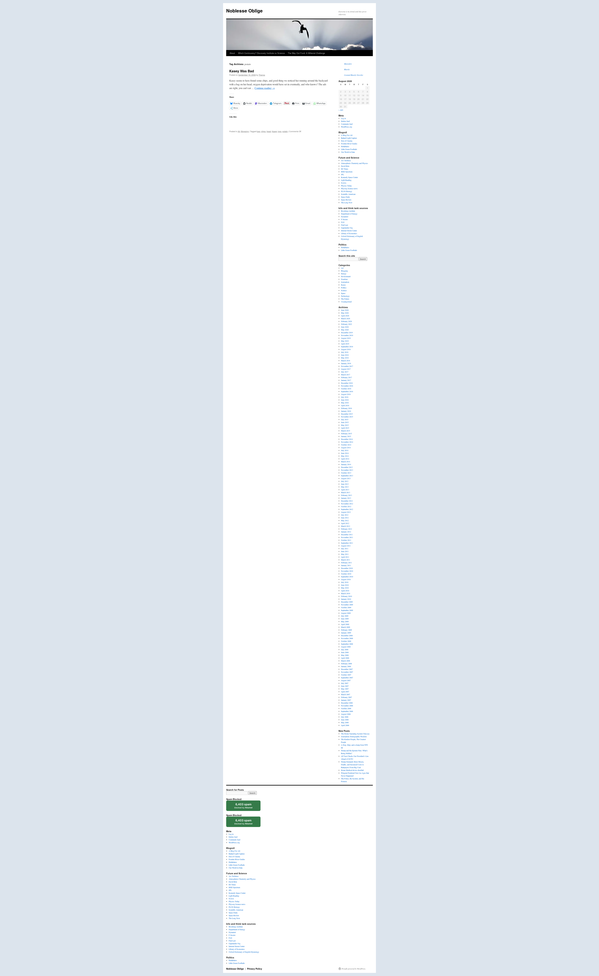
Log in (343, 118)
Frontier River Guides (349, 143)
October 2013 (346, 472)
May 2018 (345, 357)
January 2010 (346, 599)
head (269, 131)
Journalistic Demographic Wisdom (354, 736)
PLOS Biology (346, 191)
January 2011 (346, 565)
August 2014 (346, 447)
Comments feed (347, 124)
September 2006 (347, 711)
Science (344, 290)
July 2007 (344, 683)
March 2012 (345, 526)
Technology (345, 296)
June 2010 (345, 585)
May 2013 (345, 487)
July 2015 (344, 419)
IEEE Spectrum (346, 171)
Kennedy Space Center (349, 177)
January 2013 (346, 498)
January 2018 (346, 363)
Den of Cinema (346, 140)
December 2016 (347, 383)
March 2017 (345, 374)
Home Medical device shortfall (352, 770)
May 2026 (345, 313)
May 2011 (345, 554)
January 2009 (346, 632)
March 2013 (345, 492)
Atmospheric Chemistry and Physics (354, 163)
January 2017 (346, 380)
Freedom (344, 279)
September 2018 (347, 346)
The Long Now (346, 202)
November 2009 (347, 604)
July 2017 (344, 371)
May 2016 (345, 402)
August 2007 (346, 680)
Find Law (344, 225)
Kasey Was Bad (241, 71)
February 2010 (346, 596)
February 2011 (346, 562)
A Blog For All (346, 135)
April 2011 (345, 557)
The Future (345, 299)
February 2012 (346, 529)
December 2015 (347, 414)
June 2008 (345, 652)
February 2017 (346, 377)
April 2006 (345, 725)
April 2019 (345, 343)
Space (343, 293)
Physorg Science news (349, 188)
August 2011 (346, 545)
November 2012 (347, 503)
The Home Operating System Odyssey (355, 733)
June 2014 (345, 453)
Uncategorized (346, 301)
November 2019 (347, 335)
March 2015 (345, 430)
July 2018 (344, 352)
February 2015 (346, 433)
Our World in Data (348, 152)
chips (263, 131)
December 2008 (347, 635)
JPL (342, 174)
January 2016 (346, 411)
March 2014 (345, 461)
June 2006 (345, 719)
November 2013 (347, 470)
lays (279, 131)
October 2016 (346, 388)
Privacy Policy (254, 968)
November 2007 (347, 672)
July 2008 (344, 649)
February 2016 (346, 408)
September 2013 (347, 475)
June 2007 (345, 686)
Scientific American (348, 194)
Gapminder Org (347, 227)
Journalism (345, 282)
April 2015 (345, 428)
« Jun (340, 109)
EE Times (344, 169)
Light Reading (346, 180)
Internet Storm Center (349, 230)
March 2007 (345, 694)
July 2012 (344, 515)
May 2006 (345, 722)
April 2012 (345, 523)
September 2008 (347, 644)
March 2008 (345, 660)
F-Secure (344, 219)
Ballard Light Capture (349, 138)
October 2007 (346, 674)
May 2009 (345, 621)
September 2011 (347, 543)
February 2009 (346, 630)
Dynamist (344, 216)
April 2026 (345, 315)
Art (239, 131)
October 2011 (346, 540)
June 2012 (345, 517)
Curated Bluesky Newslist (353, 75)
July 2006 (344, 717)
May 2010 (345, 588)
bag (258, 131)
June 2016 (345, 400)
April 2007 (345, 691)
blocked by (246, 807)
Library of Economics (349, 233)
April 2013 (345, 489)
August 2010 (346, 579)
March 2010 (345, 593)
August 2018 (346, 349)
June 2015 (345, 422)
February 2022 (346, 324)
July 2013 (344, 481)
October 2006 (346, 708)
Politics (343, 287)
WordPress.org (346, 126)
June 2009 (345, 618)
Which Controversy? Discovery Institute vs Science (261, 53)
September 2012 (347, 509)
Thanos (262, 75)
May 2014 (345, 456)
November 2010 (347, 571)
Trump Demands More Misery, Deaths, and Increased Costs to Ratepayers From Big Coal (352, 764)
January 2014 (346, 464)
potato (285, 131)
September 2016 (347, 391)
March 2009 (345, 627)
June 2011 (345, 551)
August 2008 (346, 646)
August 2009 (346, 613)
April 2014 (345, 458)
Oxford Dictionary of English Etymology (244, 952)
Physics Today (346, 185)
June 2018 (345, 355)
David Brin (345, 166)
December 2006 (347, 703)
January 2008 (346, 666)
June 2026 (345, 310)
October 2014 (346, 444)
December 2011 (347, 534)
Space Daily (345, 197)
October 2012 (346, 506)
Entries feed (345, 121)
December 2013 (347, 467)
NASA (343, 183)
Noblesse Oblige (244, 10)
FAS (342, 222)
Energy (343, 273)
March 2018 (345, 360)
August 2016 (346, 394)
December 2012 (347, 501)
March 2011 (345, 559)
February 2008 (346, 663)
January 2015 (346, 436)
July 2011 (344, 548)
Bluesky (347, 69)
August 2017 (346, 369)
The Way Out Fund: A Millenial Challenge (306, 53)
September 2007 (347, 677)
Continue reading (265, 88)
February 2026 (346, 321)
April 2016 (345, 405)
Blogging (245, 131)
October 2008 (346, 641)
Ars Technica (346, 160)
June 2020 (345, 327)
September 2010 (347, 576)
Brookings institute (348, 211)
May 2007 (345, 689)
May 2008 (345, 655)
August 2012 (346, 512)
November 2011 (347, 537)
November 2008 (347, 638)
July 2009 (344, 616)
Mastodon (348, 64)
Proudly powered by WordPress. (354, 968)
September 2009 (347, 610)
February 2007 (346, 697)
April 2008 (345, 658)
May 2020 (345, 329)
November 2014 (347, 442)
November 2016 (347, 386)
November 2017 (347, 366)
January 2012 (346, 531)
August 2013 (346, 478)
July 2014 (344, 450)
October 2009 (346, 607)
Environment (346, 276)
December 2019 (347, 332)
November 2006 (347, 705)
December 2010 (347, 568)
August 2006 (346, 714)
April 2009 (345, 624)
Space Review (346, 199)
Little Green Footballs (349, 149)
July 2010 (344, 582)
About (232, 53)
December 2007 (347, 669)
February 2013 (346, 495)
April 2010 (345, 590)
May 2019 (345, 341)
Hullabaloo (345, 146)
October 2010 (346, 573)
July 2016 (344, 397)
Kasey (274, 131)
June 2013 (345, 484)
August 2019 (346, 338)
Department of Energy (349, 213)
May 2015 (345, 425)
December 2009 (347, 602)
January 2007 (346, 700)
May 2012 (345, 520)
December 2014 (347, 439)
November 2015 (347, 416)
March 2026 (345, 318)
